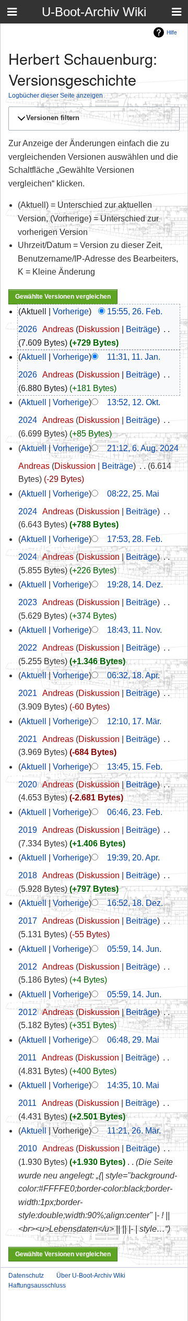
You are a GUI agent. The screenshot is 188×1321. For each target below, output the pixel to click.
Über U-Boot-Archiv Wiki (90, 1275)
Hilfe (172, 32)
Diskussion (99, 329)
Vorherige (71, 311)
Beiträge (141, 329)
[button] (92, 118)
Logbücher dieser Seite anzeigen (55, 95)
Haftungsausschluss (37, 1285)
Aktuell (33, 356)
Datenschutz (26, 1275)
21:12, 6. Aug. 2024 (143, 448)
